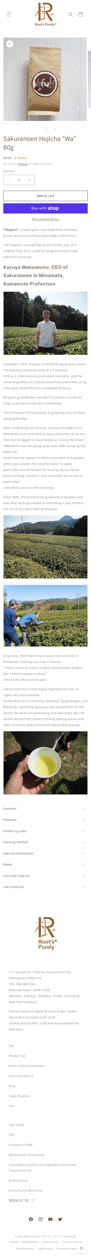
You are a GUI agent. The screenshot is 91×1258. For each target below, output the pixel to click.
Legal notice (45, 1248)
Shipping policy (25, 1248)
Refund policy (30, 1241)
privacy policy (18, 1180)
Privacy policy (50, 1241)
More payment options (45, 219)
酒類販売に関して (22, 1200)
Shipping (22, 163)
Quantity (8, 171)
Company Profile (21, 1145)
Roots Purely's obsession (27, 1066)
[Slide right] (55, 129)
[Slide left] (36, 129)
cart (11, 1106)
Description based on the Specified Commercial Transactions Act (43, 1167)
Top (11, 1046)
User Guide (17, 1125)
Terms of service (72, 1241)
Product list (17, 1056)
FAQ (11, 1135)
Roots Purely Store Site (25, 1190)
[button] (9, 14)
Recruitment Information (27, 1155)
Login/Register (19, 1096)
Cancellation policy (68, 1248)
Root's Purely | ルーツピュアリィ (43, 1236)
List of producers (21, 1076)
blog (12, 1086)
